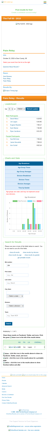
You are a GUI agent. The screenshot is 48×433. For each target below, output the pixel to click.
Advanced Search (7, 386)
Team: (6, 312)
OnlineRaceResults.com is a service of (24, 413)
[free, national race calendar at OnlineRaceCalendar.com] (24, 430)
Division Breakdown (24, 176)
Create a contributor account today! (24, 12)
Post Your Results (7, 397)
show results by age (14, 255)
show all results (15, 252)
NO (19, 342)
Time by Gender (24, 188)
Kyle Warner (14, 128)
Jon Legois (13, 122)
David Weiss (14, 118)
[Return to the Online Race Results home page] (7, 2)
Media (3, 389)
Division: (7, 302)
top (6, 109)
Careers (4, 391)
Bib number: (8, 262)
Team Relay (7, 81)
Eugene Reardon (15, 125)
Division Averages (24, 184)
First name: (8, 271)
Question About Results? (11, 67)
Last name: (8, 279)
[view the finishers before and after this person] (17, 347)
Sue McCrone (14, 139)
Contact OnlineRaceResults (9, 403)
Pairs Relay (7, 78)
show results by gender (32, 255)
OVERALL (38, 342)
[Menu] (45, 2)
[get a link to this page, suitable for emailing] (34, 375)
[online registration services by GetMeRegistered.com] (24, 425)
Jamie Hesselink (15, 142)
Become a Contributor (8, 394)
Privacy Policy (6, 400)
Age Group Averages (24, 171)
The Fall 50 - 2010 (12, 18)
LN (29, 342)
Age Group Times (24, 167)
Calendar (4, 383)
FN (24, 342)
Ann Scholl (13, 145)
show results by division (30, 252)
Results (4, 380)
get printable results (24, 257)
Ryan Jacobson (15, 131)
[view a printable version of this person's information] (11, 347)
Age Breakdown (24, 163)
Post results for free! (24, 10)
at (14, 109)
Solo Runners (7, 76)
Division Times (24, 179)
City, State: (8, 289)
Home (3, 377)
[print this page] (16, 375)
